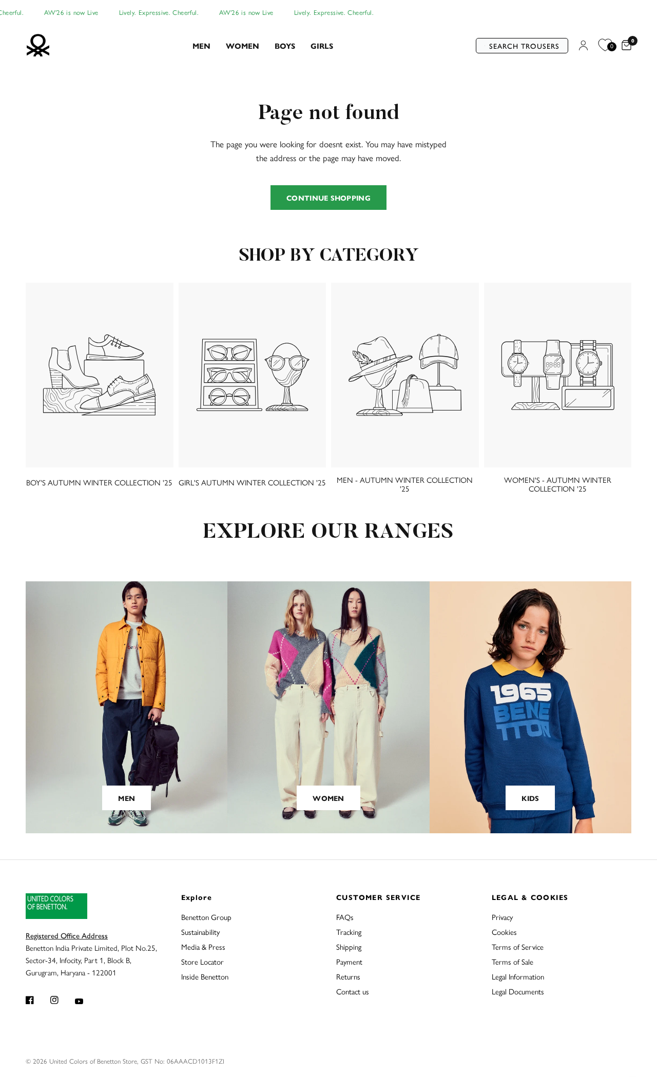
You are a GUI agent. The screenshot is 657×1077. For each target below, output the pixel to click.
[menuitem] (201, 45)
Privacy (502, 916)
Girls (322, 45)
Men (201, 45)
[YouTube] (86, 1001)
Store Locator (202, 961)
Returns (348, 976)
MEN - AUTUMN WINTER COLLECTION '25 (405, 484)
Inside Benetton (204, 976)
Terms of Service (518, 946)
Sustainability (200, 931)
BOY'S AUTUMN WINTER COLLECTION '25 (99, 482)
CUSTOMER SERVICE (378, 896)
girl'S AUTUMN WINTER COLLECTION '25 (252, 482)
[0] (623, 45)
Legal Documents (518, 991)
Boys (285, 45)
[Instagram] (61, 1000)
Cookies (504, 931)
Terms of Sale (512, 961)
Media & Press (203, 946)
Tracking (348, 931)
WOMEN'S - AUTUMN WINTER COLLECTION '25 (557, 484)
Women (242, 45)
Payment (349, 961)
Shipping (348, 946)
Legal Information (518, 976)
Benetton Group (206, 916)
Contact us (352, 991)
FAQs (345, 916)
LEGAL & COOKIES (530, 896)
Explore (196, 896)
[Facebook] (37, 1000)
